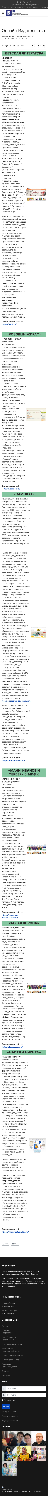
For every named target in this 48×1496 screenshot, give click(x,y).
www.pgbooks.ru (12, 489)
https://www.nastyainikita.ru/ (15, 1232)
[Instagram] (24, 2)
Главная (5, 1326)
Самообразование (9, 1337)
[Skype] (30, 2)
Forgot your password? (10, 1421)
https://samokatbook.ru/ (13, 760)
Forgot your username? (10, 1416)
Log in (6, 1406)
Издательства (7, 1348)
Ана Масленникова (9, 1312)
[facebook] (17, 2)
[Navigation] (3, 12)
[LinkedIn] (44, 45)
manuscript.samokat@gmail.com (16, 701)
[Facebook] (33, 45)
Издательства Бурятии (11, 1351)
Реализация (6, 1364)
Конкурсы (6, 1375)
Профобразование (9, 1333)
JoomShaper (36, 1491)
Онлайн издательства (25, 36)
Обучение (6, 1330)
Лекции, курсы (8, 1340)
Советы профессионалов (12, 1344)
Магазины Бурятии (9, 1367)
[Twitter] (39, 45)
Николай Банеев (8, 1304)
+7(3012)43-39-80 (17, 5)
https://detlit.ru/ (9, 324)
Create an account (9, 1412)
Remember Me (9, 1400)
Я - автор (5, 1371)
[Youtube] (21, 2)
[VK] (27, 2)
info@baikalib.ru (33, 5)
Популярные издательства (12, 1355)
